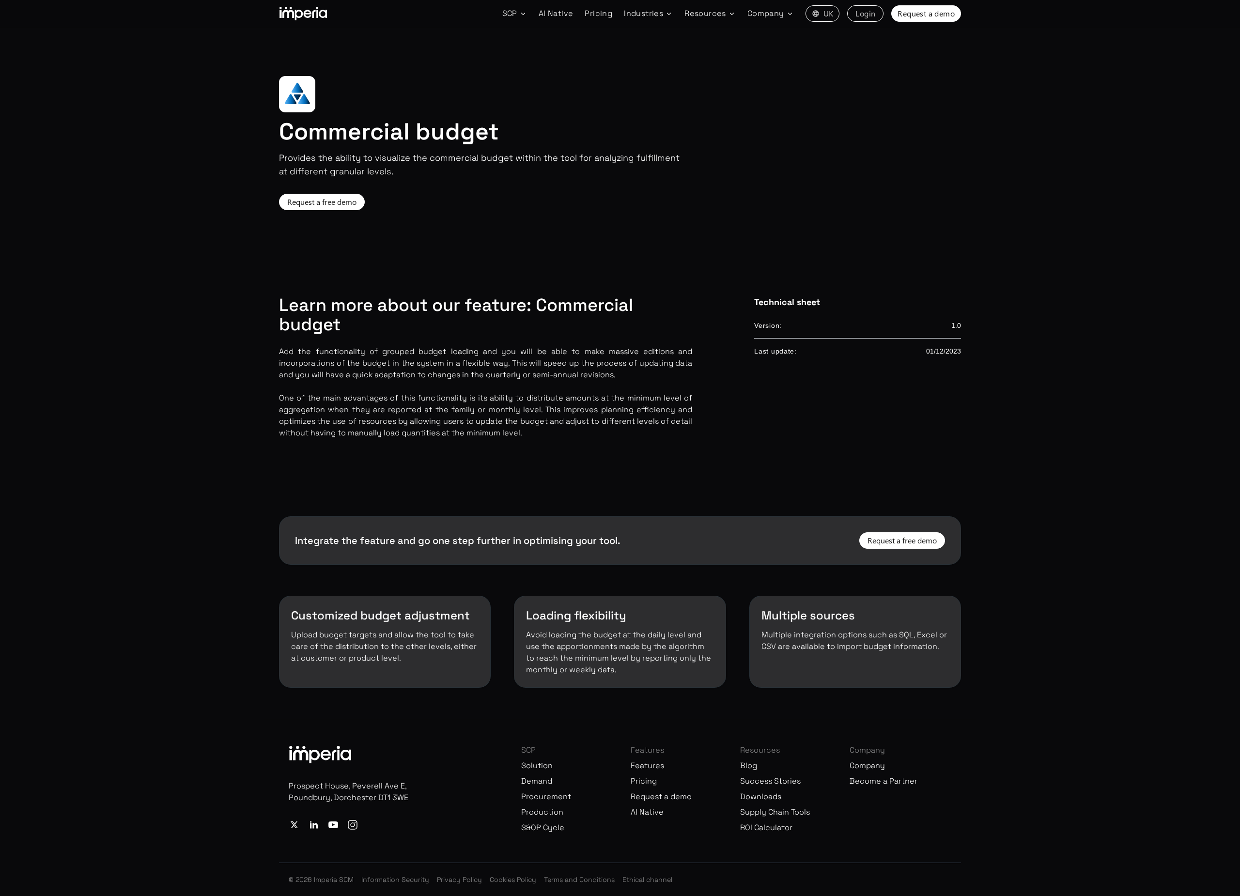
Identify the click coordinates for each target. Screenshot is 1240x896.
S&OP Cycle (542, 827)
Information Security (395, 879)
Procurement (546, 796)
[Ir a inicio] (303, 13)
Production (542, 812)
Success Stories (770, 781)
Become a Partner (883, 781)
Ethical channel (647, 879)
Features (647, 765)
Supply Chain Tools (775, 812)
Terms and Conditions (579, 879)
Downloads (760, 796)
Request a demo (926, 13)
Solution (537, 765)
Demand (536, 781)
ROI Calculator (766, 827)
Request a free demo (321, 202)
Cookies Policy (513, 879)
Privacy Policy (459, 879)
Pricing (598, 13)
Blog (748, 765)
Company (867, 765)
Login (865, 13)
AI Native (556, 13)
